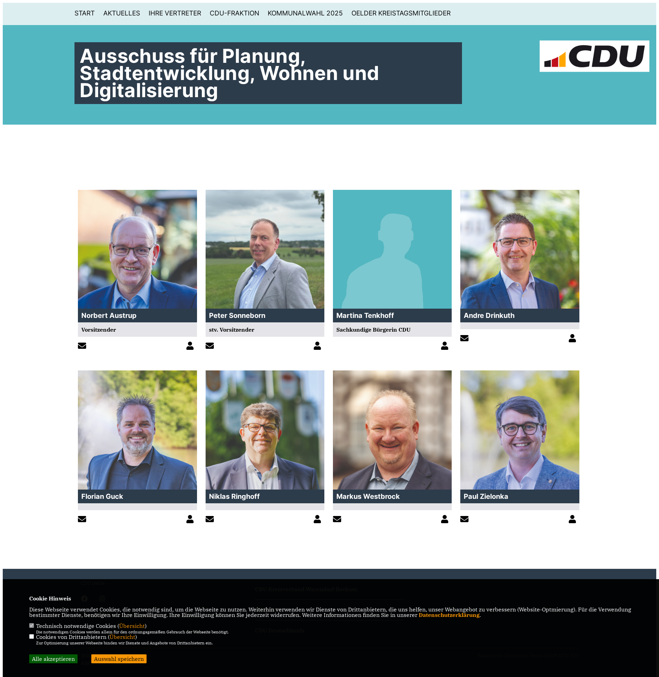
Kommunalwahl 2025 (305, 13)
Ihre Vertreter (175, 13)
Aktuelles (121, 13)
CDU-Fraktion (234, 13)
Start (84, 13)
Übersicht (132, 625)
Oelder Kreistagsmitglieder (401, 13)
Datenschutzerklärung (449, 614)
